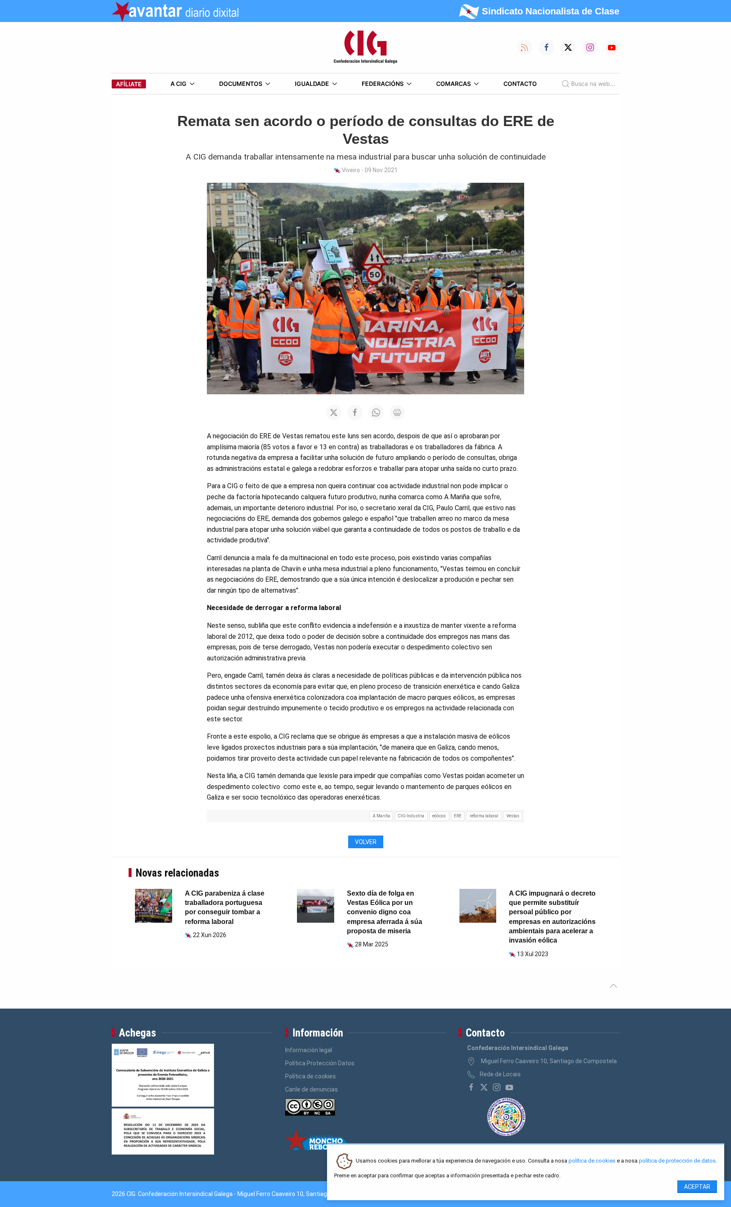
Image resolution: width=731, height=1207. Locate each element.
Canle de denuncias (311, 1089)
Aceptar (697, 1186)
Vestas (512, 816)
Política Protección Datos (320, 1063)
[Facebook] (471, 1087)
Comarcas (453, 83)
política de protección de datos (677, 1161)
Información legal (308, 1050)
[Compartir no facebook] (355, 412)
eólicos (439, 816)
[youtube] (509, 1087)
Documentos (240, 83)
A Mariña (381, 816)
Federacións (383, 83)
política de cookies (592, 1161)
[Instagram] (496, 1087)
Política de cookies (310, 1076)
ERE (458, 816)
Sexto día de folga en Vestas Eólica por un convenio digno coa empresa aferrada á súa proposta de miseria (384, 912)
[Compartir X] (333, 412)
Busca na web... (593, 83)
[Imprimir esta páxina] (397, 412)
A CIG (178, 83)
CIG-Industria (411, 816)
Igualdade (312, 83)
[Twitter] (484, 1087)
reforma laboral (484, 816)
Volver (365, 842)
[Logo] (365, 47)
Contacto (520, 83)
